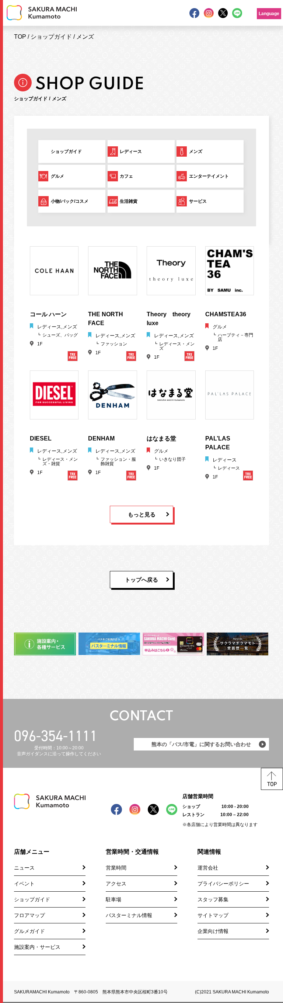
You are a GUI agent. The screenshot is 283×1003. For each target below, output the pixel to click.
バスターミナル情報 (129, 915)
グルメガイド (29, 931)
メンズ (85, 37)
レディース (131, 151)
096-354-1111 (55, 736)
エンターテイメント (209, 176)
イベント (24, 884)
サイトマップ (213, 915)
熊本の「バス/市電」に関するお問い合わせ (201, 744)
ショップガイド (51, 37)
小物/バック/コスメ (69, 201)
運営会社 (208, 868)
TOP (20, 37)
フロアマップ (29, 915)
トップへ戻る (141, 580)
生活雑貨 (128, 201)
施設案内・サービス (37, 947)
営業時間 (116, 868)
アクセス (116, 884)
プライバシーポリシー (223, 884)
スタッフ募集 (213, 899)
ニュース (24, 868)
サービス (198, 201)
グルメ (57, 176)
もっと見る (142, 514)
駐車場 (113, 899)
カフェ (126, 176)
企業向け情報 (213, 931)
